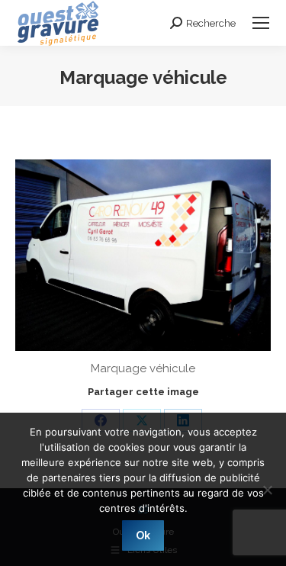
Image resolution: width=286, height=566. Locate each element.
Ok (143, 535)
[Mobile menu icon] (261, 23)
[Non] (267, 489)
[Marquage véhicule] (143, 255)
